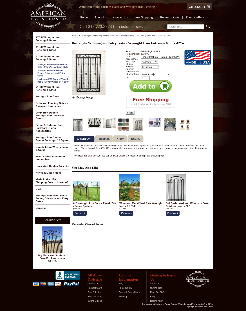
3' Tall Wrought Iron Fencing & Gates (48, 39)
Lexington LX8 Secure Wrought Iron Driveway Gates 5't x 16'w (53, 80)
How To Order (94, 296)
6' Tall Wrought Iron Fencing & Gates (48, 88)
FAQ (121, 283)
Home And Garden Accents (52, 166)
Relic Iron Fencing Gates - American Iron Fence (52, 104)
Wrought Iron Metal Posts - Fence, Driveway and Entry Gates (51, 73)
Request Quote (169, 17)
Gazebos (41, 207)
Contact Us (120, 17)
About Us (100, 17)
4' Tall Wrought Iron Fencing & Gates (48, 48)
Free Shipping (144, 17)
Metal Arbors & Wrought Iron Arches (50, 158)
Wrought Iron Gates (48, 96)
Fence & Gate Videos (48, 172)
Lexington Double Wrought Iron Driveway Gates (50, 115)
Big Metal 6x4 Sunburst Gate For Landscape (52, 257)
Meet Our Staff (157, 292)
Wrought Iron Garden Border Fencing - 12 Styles (52, 139)
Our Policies (156, 288)
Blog (38, 188)
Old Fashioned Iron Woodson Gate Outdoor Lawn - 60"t (187, 205)
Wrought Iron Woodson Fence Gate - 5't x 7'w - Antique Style (52, 65)
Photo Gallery (195, 17)
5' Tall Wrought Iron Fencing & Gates (94, 36)
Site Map (123, 296)
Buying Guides (95, 301)
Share (130, 112)
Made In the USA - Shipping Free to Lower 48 (52, 181)
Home (84, 17)
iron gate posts (91, 156)
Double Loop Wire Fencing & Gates (52, 148)
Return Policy (156, 301)
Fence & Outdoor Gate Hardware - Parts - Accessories (49, 128)
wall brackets (120, 156)
